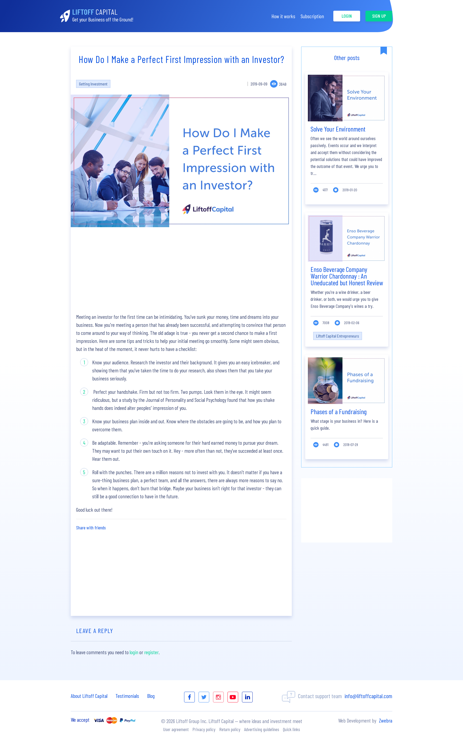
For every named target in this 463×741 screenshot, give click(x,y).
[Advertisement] (181, 270)
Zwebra (385, 720)
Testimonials (127, 696)
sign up (379, 16)
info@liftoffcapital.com (368, 695)
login (347, 16)
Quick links (291, 729)
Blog (151, 696)
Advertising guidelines (261, 729)
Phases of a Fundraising (339, 411)
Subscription (312, 16)
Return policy (229, 729)
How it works (283, 16)
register (151, 652)
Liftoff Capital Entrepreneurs (337, 335)
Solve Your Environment (338, 128)
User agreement (176, 729)
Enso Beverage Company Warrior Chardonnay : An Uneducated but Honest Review (347, 276)
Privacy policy (203, 729)
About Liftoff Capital (89, 696)
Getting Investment (93, 83)
